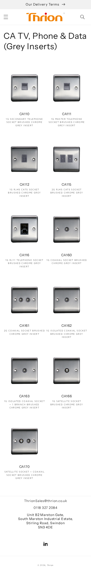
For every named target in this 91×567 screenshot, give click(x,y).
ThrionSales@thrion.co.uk (45, 501)
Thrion (50, 565)
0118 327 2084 (45, 508)
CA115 (67, 185)
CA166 (66, 396)
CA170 (24, 467)
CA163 (24, 396)
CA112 (24, 185)
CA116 (24, 255)
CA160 (66, 255)
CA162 (66, 326)
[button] (6, 17)
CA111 (66, 114)
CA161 (24, 326)
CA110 (24, 114)
